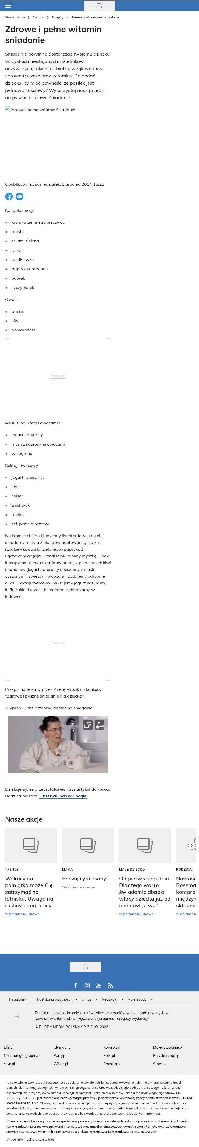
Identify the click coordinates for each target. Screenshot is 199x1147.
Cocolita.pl (111, 1063)
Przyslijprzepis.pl (166, 1055)
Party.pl (60, 1055)
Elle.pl (8, 1047)
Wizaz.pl (61, 1063)
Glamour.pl (62, 1047)
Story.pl (159, 1063)
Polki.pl (109, 1055)
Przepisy (57, 17)
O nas (86, 999)
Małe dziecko (132, 869)
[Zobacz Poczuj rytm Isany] (88, 845)
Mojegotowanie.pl (167, 1047)
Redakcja (109, 999)
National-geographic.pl (22, 1055)
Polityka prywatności (54, 999)
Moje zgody (136, 999)
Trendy (12, 869)
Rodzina (38, 17)
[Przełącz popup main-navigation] (8, 5)
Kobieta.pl (111, 1047)
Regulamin (18, 999)
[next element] (192, 888)
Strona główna (15, 17)
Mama (67, 869)
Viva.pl (9, 1063)
